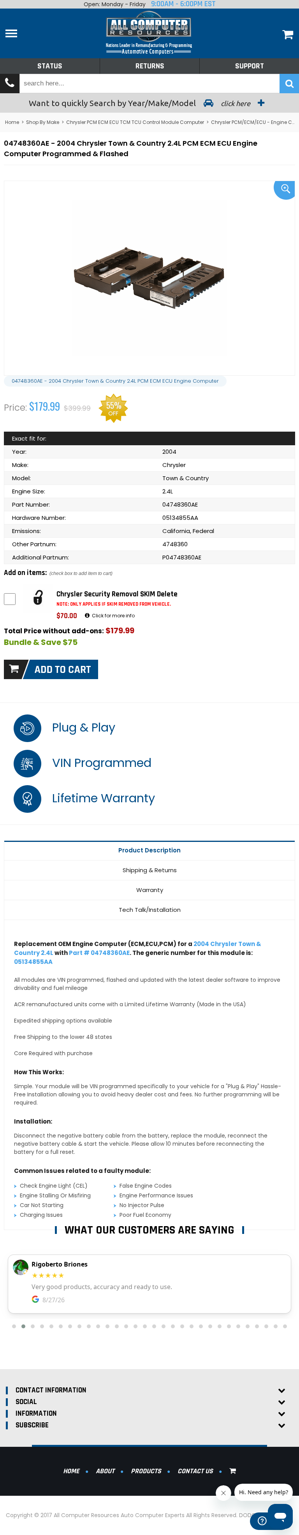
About (105, 1471)
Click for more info (113, 615)
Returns (149, 66)
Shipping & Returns (150, 870)
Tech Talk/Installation (150, 910)
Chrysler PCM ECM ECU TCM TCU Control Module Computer (135, 122)
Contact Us (195, 1471)
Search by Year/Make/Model (140, 103)
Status (49, 66)
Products (146, 1471)
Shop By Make (42, 122)
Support (249, 66)
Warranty (149, 890)
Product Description (149, 850)
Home (12, 122)
